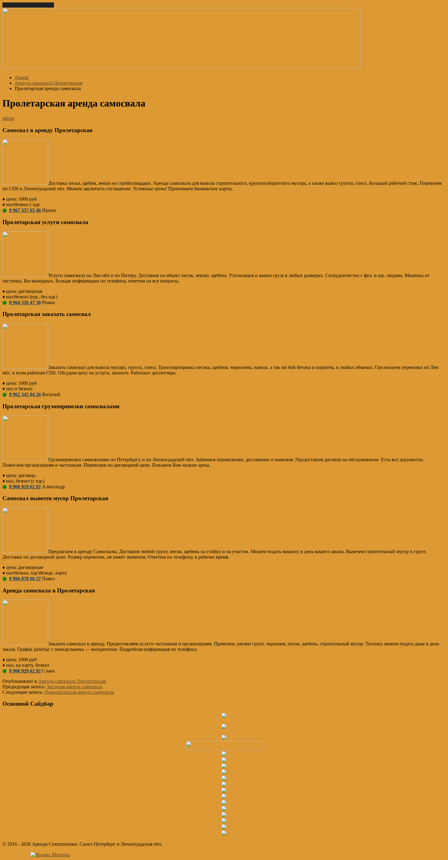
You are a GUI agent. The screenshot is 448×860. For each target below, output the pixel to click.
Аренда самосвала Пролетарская (72, 681)
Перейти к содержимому (28, 5)
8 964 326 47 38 (25, 302)
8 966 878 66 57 (25, 578)
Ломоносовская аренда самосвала (79, 692)
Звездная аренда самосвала (74, 686)
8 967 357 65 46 (25, 210)
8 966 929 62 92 (25, 486)
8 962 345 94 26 (25, 394)
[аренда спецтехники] (181, 67)
